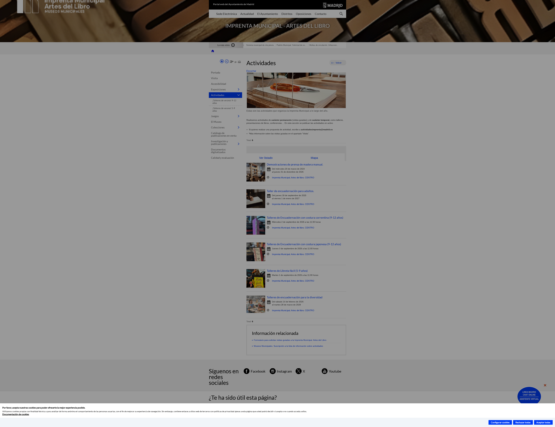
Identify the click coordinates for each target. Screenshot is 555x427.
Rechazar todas (523, 422)
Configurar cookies (500, 422)
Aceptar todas (543, 422)
